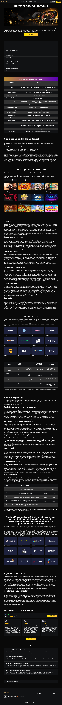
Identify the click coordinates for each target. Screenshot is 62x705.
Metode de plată (9, 52)
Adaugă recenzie (52, 615)
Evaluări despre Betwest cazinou (12, 68)
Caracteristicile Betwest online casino (13, 45)
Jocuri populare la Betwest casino (12, 50)
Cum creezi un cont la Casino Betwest (13, 48)
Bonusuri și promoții (9, 55)
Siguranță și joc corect (10, 63)
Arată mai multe (31, 638)
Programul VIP (8, 57)
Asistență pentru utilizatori (11, 65)
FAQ (6, 70)
